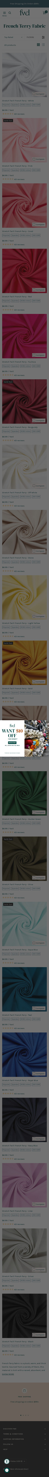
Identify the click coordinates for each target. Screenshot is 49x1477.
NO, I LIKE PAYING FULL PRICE (12, 745)
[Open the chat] (7, 1470)
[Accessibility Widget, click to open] (7, 1461)
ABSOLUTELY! (12, 742)
